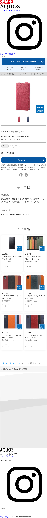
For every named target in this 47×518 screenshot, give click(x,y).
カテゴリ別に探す (23, 68)
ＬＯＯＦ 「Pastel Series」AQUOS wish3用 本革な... (11, 335)
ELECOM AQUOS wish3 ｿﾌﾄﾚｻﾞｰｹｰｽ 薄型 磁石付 (12, 256)
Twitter (27, 175)
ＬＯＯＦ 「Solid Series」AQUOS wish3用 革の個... (34, 335)
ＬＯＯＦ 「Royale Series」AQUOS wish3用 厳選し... (11, 295)
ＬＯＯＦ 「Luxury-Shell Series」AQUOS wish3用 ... (33, 256)
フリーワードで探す (38, 68)
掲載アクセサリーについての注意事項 (15, 369)
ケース (5, 146)
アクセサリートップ (8, 68)
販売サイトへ (23, 160)
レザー (16, 146)
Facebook (21, 175)
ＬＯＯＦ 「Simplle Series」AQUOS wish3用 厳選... (35, 295)
